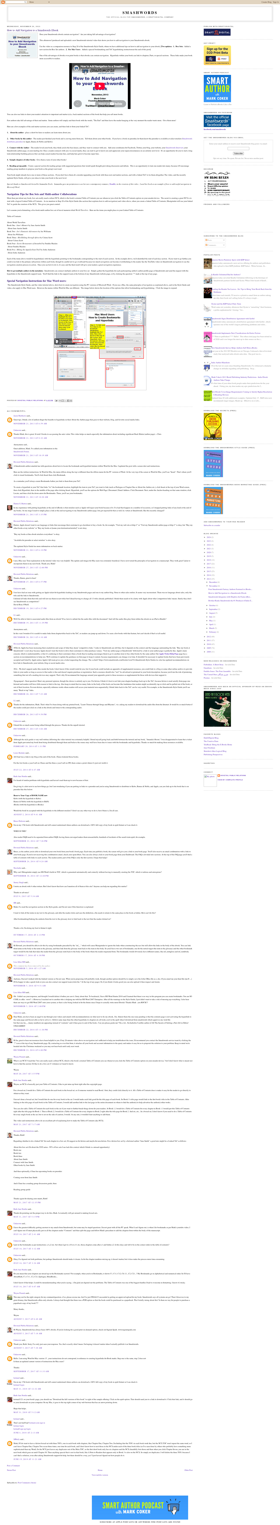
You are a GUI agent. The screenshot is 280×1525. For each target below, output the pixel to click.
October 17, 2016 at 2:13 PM (29, 934)
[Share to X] (65, 400)
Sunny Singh (19, 882)
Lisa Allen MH (19, 962)
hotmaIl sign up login (22, 1429)
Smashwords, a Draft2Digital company (152, 17)
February (213, 632)
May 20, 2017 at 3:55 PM (27, 1073)
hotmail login (19, 1385)
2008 (209, 651)
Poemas (207, 677)
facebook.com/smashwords (215, 129)
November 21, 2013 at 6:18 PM (30, 550)
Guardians (208, 668)
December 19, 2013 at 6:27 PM (30, 608)
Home (100, 1470)
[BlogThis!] (62, 400)
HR (15, 902)
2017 (209, 563)
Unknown (17, 430)
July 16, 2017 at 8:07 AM (27, 1286)
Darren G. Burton (20, 503)
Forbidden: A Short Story (214, 664)
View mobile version (100, 1475)
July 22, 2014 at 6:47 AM (27, 769)
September (213, 609)
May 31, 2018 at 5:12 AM (27, 1412)
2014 (209, 575)
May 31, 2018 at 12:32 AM (27, 1388)
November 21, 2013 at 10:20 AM (31, 497)
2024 (209, 537)
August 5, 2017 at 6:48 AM (28, 1319)
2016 (209, 567)
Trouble (112, 184)
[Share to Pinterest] (71, 400)
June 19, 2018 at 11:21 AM (28, 1459)
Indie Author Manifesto (220, 362)
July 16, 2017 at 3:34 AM (27, 1263)
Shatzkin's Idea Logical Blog (215, 751)
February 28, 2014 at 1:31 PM (30, 746)
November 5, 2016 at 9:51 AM (30, 985)
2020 (209, 552)
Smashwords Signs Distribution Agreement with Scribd (232, 318)
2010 (209, 644)
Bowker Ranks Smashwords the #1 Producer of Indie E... (230, 600)
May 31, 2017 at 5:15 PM (27, 1216)
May (211, 620)
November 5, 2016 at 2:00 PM (30, 1006)
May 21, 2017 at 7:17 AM (27, 1124)
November (213, 586)
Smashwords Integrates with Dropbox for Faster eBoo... (229, 596)
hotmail (17, 1378)
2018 (209, 560)
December (213, 582)
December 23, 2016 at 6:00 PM (30, 1050)
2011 (209, 640)
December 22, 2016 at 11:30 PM (31, 1029)
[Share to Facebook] (68, 400)
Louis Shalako (19, 752)
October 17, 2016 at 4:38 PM (29, 955)
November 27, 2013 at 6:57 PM (30, 581)
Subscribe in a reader (212, 525)
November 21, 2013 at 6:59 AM (30, 423)
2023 (209, 541)
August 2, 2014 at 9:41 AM (28, 814)
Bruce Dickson (19, 821)
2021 (209, 548)
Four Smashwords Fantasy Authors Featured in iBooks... (230, 589)
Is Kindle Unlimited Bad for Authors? (226, 274)
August (212, 613)
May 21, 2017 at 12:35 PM (27, 1202)
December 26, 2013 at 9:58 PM (30, 714)
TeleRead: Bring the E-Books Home (218, 744)
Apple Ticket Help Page (168, 653)
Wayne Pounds (19, 1056)
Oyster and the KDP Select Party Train (226, 303)
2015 (209, 571)
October (212, 605)
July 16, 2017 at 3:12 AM (27, 1248)
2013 (209, 579)
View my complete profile (230, 780)
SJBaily (17, 1439)
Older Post (188, 1470)
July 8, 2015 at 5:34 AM (26, 896)
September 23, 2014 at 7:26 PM (31, 841)
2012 (209, 636)
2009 (209, 648)
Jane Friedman (209, 747)
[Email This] (59, 400)
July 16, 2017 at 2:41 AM (27, 1234)
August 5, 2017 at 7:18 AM (28, 1333)
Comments (211, 245)
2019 (209, 556)
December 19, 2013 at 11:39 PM (31, 622)
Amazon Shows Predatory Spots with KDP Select (230, 259)
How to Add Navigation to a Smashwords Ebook (227, 593)
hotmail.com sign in (37, 1422)
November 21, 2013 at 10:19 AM (31, 455)
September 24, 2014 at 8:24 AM (31, 861)
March (212, 628)
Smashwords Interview (174, 147)
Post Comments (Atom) (27, 1482)
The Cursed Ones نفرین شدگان (216, 674)
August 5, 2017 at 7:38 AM (28, 1348)
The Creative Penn (211, 741)
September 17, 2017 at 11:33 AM (31, 1371)
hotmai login (19, 1425)
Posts (209, 240)
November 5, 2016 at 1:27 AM (30, 968)
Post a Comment (13, 1465)
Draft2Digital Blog (211, 737)
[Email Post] (56, 400)
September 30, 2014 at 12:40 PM (31, 875)
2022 (209, 544)
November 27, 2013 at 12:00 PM (31, 567)
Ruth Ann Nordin (20, 776)
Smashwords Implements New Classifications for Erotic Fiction (235, 333)
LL (15, 615)
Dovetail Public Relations (24, 462)
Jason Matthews (20, 415)
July (211, 616)
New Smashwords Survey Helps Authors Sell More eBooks (234, 347)
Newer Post (11, 1470)
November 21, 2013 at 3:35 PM (30, 514)
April (211, 624)
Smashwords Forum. (21, 451)
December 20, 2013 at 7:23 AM (30, 694)
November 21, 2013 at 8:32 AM (30, 438)
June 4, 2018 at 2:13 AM (26, 1432)
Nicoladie (17, 868)
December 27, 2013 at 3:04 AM (30, 728)
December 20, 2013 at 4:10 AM (30, 637)
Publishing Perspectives (213, 754)
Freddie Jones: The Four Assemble (217, 671)
